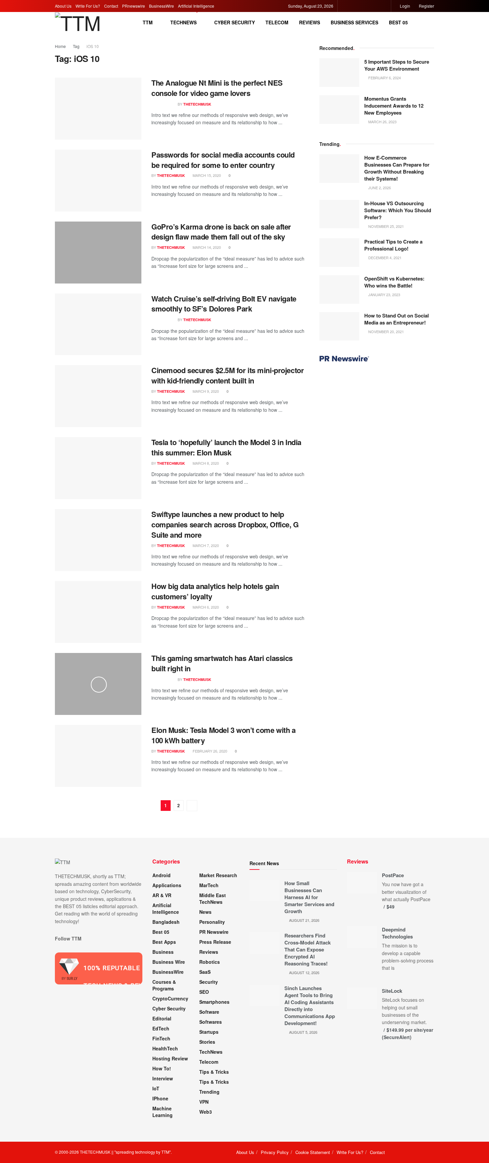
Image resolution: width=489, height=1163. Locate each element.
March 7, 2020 (205, 545)
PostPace (393, 875)
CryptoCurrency (170, 998)
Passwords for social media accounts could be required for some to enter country (223, 159)
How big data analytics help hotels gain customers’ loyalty (215, 591)
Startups (209, 1031)
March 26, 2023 (382, 121)
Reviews (309, 22)
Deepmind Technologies (397, 933)
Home (60, 46)
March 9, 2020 (205, 391)
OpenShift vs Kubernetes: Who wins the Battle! (394, 282)
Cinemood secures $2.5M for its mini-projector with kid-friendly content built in (227, 375)
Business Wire (168, 961)
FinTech (161, 1038)
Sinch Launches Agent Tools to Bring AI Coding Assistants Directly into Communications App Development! (309, 1005)
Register (426, 6)
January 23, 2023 (383, 294)
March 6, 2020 (205, 607)
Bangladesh (166, 921)
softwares (210, 1021)
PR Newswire (214, 931)
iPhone (160, 1098)
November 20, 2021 (385, 331)
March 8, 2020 (205, 463)
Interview (162, 1078)
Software (209, 1011)
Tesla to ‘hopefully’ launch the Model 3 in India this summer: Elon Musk (226, 447)
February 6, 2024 (384, 77)
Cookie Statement (312, 1152)
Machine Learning (162, 1111)
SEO (204, 991)
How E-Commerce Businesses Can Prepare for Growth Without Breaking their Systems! (396, 168)
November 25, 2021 (385, 226)
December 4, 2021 (384, 257)
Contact (111, 6)
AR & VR (161, 895)
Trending (209, 1091)
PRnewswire (133, 6)
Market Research (218, 875)
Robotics (209, 961)
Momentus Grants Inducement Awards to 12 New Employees (393, 105)
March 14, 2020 (206, 247)
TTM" (166, 1152)
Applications (166, 885)
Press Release (215, 941)
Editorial (161, 1018)
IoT (155, 1088)
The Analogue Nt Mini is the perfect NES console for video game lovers (217, 87)
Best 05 (398, 22)
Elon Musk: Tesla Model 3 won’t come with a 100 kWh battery (223, 735)
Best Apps (164, 941)
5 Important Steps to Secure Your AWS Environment (396, 65)
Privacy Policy (275, 1152)
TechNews (183, 22)
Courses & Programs (164, 985)
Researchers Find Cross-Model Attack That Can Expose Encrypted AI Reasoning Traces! (307, 949)
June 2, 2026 (379, 187)
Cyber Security (234, 22)
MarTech (209, 885)
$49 (391, 906)
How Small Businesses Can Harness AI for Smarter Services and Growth (309, 897)
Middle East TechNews (212, 898)
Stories (207, 1041)
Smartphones (214, 1001)
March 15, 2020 (206, 175)
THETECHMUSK (197, 104)
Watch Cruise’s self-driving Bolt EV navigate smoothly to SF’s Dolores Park (223, 303)
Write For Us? (88, 6)
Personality (212, 921)
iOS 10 (92, 46)
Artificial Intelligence (196, 6)
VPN (204, 1101)
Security (208, 981)
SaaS (205, 971)
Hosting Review (170, 1058)
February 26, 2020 (209, 751)
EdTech (160, 1028)
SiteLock (392, 990)
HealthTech (165, 1048)
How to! (161, 1068)
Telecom (276, 22)
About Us (63, 6)
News (205, 911)
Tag (76, 46)
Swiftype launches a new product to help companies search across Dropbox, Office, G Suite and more (225, 524)
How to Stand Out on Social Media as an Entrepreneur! (396, 319)
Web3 (205, 1111)
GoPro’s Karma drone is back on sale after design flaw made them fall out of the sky (221, 231)
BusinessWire (161, 6)
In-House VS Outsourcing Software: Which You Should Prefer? (397, 210)
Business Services (354, 22)
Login (404, 6)
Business (163, 951)
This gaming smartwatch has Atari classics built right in (222, 663)
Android (161, 875)
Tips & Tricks (214, 1071)
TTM (148, 22)
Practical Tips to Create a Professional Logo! (393, 245)
